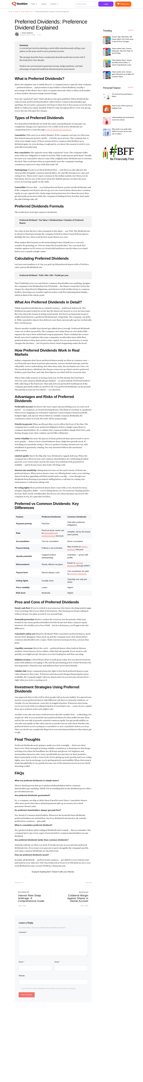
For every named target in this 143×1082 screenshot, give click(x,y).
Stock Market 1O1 (23, 892)
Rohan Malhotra (27, 33)
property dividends (78, 574)
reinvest (79, 563)
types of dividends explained (58, 130)
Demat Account (83, 892)
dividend (71, 549)
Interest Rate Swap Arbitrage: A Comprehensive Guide (31, 898)
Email (57, 962)
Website (22, 976)
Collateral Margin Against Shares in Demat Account (77, 898)
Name (21, 962)
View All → (131, 30)
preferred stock (48, 536)
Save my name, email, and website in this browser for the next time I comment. (49, 988)
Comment (23, 932)
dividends (71, 566)
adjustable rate (51, 533)
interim (85, 547)
